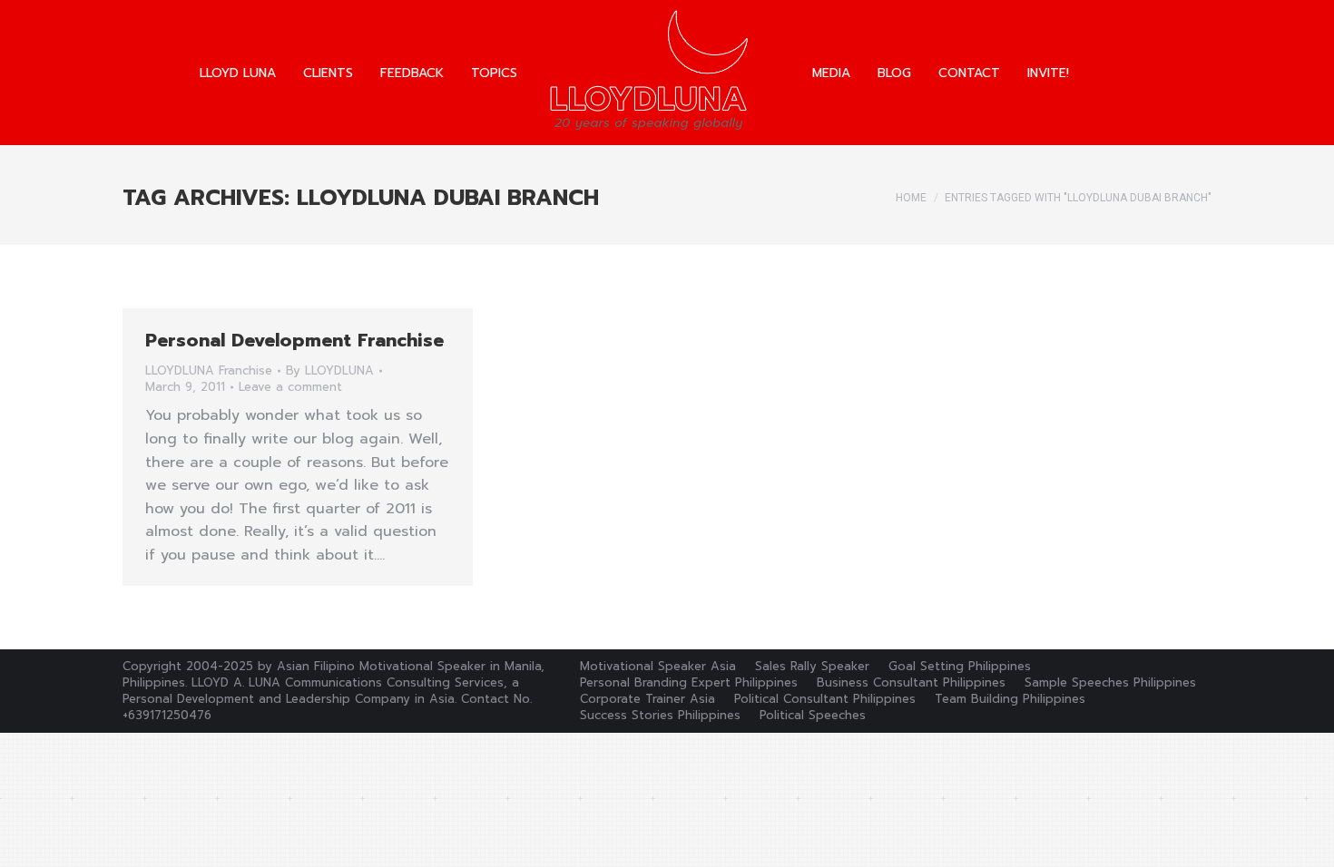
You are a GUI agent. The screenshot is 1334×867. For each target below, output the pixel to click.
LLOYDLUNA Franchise (208, 370)
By (330, 371)
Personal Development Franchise (294, 340)
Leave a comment (290, 387)
